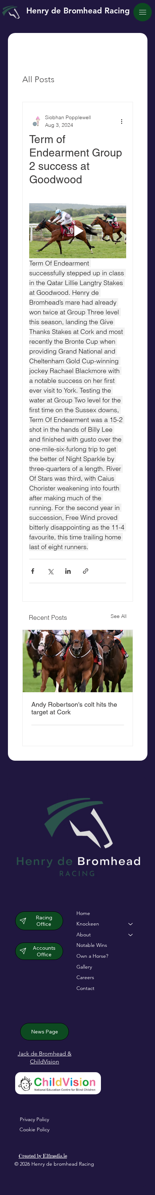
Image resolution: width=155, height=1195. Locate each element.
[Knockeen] (131, 924)
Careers (85, 977)
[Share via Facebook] (32, 571)
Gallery (84, 967)
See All (119, 616)
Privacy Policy (34, 1119)
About (83, 934)
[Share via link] (85, 571)
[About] (131, 934)
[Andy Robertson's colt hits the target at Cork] (78, 661)
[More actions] (122, 121)
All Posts (38, 79)
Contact (85, 988)
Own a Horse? (92, 956)
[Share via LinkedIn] (68, 571)
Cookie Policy (34, 1129)
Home (83, 913)
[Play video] (77, 230)
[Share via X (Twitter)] (50, 571)
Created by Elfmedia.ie (43, 1156)
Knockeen (87, 923)
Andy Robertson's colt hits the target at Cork (74, 708)
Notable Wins (91, 945)
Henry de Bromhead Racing (78, 11)
